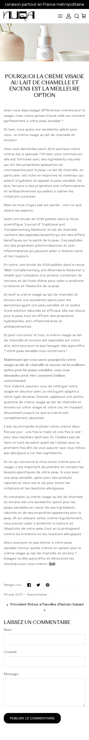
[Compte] (69, 16)
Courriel (10, 652)
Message (11, 674)
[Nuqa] (19, 16)
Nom (8, 629)
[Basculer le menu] (60, 16)
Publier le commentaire (32, 718)
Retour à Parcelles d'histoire (49, 604)
